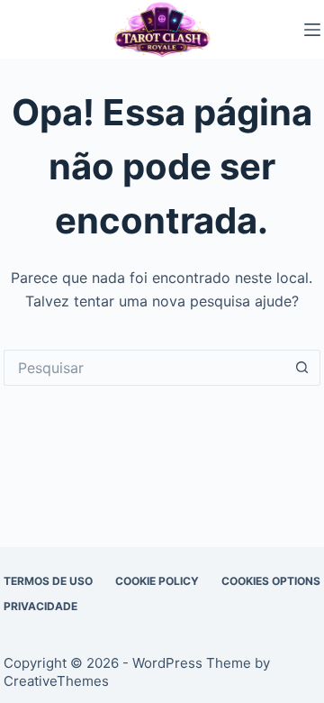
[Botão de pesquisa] (302, 368)
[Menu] (312, 30)
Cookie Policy (157, 581)
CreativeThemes (56, 680)
